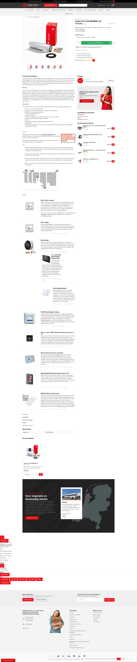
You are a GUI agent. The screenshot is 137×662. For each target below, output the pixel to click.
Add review (110, 80)
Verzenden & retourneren (75, 624)
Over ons (72, 612)
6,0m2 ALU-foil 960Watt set (33, 17)
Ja (118, 659)
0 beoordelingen (84, 19)
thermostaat (43, 214)
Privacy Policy (73, 619)
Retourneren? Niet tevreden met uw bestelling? (78, 631)
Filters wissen (5, 582)
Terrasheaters (79, 10)
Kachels (38, 10)
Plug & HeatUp (45, 10)
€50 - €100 (21, 579)
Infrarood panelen (29, 10)
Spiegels (101, 10)
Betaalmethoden (73, 621)
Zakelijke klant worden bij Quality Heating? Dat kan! (79, 642)
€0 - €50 (13, 579)
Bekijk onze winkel (41, 599)
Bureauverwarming (4, 546)
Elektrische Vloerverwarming (58, 10)
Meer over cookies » (131, 659)
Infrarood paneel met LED (6, 551)
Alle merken (5, 574)
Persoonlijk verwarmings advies (77, 647)
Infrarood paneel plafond (5, 553)
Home (23, 17)
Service (27, 628)
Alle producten (96, 621)
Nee (124, 659)
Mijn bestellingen (97, 615)
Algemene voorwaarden (75, 615)
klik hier (59, 213)
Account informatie (97, 612)
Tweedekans (71, 10)
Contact (71, 637)
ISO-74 (56, 92)
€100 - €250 (31, 579)
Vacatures (72, 639)
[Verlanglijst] (108, 5)
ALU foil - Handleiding (27, 420)
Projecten (108, 10)
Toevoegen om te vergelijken (81, 50)
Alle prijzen (4, 579)
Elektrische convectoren (5, 555)
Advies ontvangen (4, 560)
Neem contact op (86, 101)
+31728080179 (28, 624)
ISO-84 (52, 92)
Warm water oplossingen (90, 10)
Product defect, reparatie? (75, 634)
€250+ (39, 579)
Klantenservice (68, 13)
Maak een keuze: (80, 35)
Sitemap (71, 628)
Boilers (1, 549)
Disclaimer (72, 617)
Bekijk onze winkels (32, 518)
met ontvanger (57, 354)
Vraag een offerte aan (8, 660)
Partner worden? (73, 645)
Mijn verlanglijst (96, 617)
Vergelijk (27, 474)
